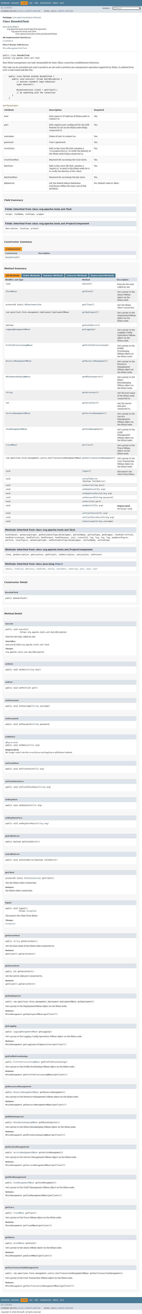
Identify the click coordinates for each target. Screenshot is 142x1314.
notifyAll (61, 569)
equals (8, 569)
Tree (36, 3)
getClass (29, 569)
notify (51, 569)
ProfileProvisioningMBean (19, 345)
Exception (31, 911)
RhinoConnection (33, 305)
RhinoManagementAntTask (15, 48)
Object (59, 564)
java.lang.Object (11, 27)
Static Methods (31, 275)
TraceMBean (11, 445)
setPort (86, 501)
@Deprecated (11, 742)
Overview (5, 3)
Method (36, 11)
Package (15, 3)
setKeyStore (88, 489)
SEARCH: (106, 8)
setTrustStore (89, 513)
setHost (86, 485)
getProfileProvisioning (94, 345)
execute (86, 284)
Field (20, 11)
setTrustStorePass (91, 517)
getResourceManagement (94, 361)
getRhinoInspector (91, 377)
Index (55, 3)
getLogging (87, 329)
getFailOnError (90, 325)
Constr (28, 11)
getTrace (86, 445)
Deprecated (45, 3)
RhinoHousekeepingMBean (18, 377)
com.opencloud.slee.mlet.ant (26, 17)
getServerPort (89, 403)
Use (31, 3)
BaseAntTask (11, 257)
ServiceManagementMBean (18, 413)
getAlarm (86, 291)
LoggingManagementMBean (18, 329)
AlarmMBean (11, 291)
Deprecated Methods (102, 275)
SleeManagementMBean (16, 429)
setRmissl (87, 505)
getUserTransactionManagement (97, 458)
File (98, 489)
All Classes (6, 8)
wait (82, 569)
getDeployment (89, 312)
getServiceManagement (93, 413)
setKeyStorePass (90, 493)
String (9, 392)
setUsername (88, 521)
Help (62, 3)
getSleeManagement (91, 429)
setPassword (88, 497)
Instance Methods (53, 275)
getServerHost (89, 392)
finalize (18, 569)
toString (73, 569)
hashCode (40, 569)
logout (85, 471)
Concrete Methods (77, 275)
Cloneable (8, 41)
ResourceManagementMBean (18, 361)
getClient (87, 305)
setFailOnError (90, 479)
